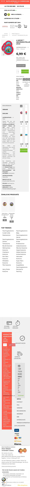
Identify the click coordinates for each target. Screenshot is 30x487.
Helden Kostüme (21, 252)
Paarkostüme (6, 235)
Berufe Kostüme (7, 246)
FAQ (18, 405)
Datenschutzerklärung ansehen (9, 466)
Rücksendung (21, 411)
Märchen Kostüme (21, 248)
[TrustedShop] (7, 14)
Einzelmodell (21, 65)
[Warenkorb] (26, 26)
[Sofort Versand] (17, 323)
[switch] (3, 484)
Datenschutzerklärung (10, 395)
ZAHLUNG (5, 113)
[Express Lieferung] (19, 353)
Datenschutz (21, 419)
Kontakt (19, 402)
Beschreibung (6, 105)
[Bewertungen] (22, 338)
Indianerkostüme (21, 246)
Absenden (13, 344)
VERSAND (5, 109)
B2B (18, 416)
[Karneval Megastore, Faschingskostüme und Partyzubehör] (5, 26)
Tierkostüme (6, 243)
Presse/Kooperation (23, 422)
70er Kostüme (6, 265)
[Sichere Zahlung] (9, 323)
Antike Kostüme (21, 254)
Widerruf (20, 414)
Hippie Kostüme (21, 250)
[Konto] (19, 26)
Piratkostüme (20, 243)
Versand (19, 408)
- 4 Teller (22, 48)
